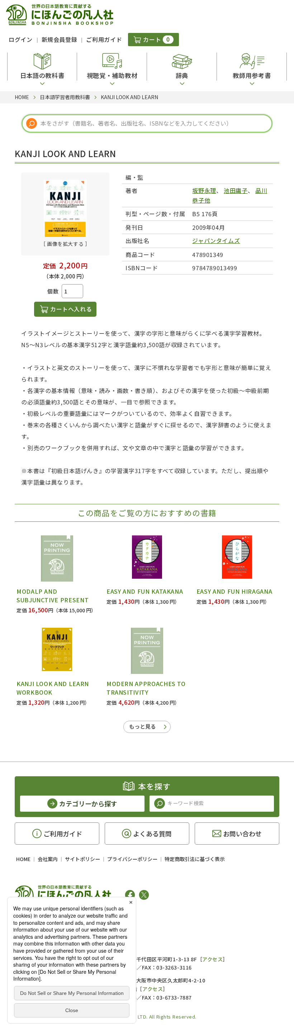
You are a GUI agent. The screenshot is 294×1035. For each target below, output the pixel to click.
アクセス (212, 959)
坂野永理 (204, 190)
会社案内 (48, 858)
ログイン (21, 39)
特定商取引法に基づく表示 (195, 858)
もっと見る (142, 726)
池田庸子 (236, 190)
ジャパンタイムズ (216, 240)
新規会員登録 (59, 39)
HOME (23, 858)
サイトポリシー (82, 858)
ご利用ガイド (104, 39)
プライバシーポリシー (132, 858)
